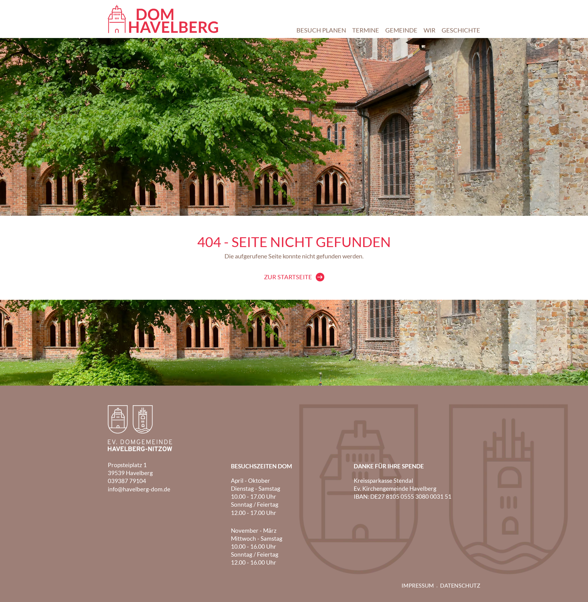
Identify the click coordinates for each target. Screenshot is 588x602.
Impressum (417, 585)
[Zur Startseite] (163, 19)
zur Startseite (288, 276)
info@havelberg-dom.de (139, 489)
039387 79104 (127, 480)
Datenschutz (460, 585)
